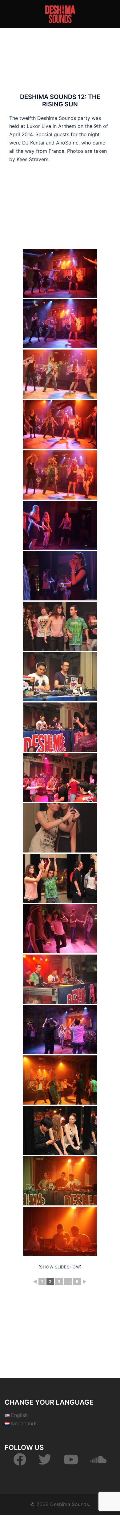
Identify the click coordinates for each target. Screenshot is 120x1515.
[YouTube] (71, 1462)
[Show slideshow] (60, 1266)
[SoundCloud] (98, 1462)
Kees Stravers (32, 159)
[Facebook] (19, 1462)
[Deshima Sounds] (60, 13)
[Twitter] (44, 1462)
